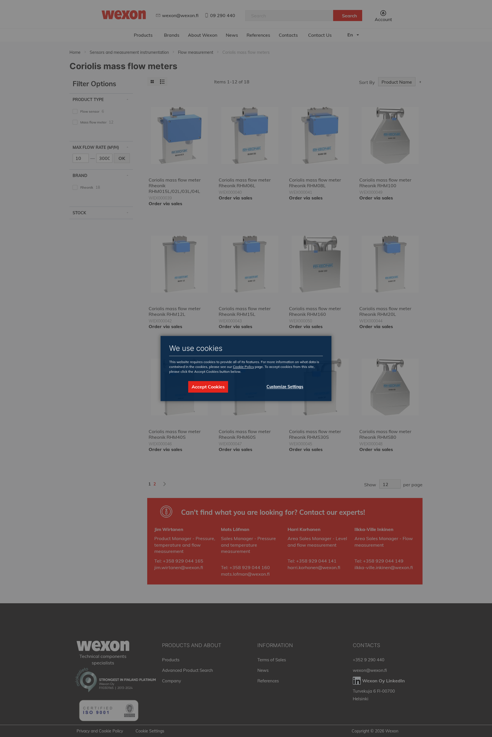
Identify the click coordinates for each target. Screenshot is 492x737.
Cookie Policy (243, 367)
